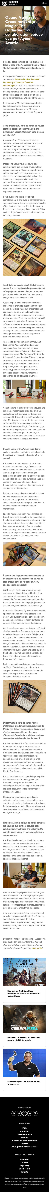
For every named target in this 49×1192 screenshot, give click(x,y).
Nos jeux (25, 49)
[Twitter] (19, 1113)
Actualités (24, 1131)
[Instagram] (35, 1113)
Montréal (24, 1159)
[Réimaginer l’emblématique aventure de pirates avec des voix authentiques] (24, 980)
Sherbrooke (24, 1169)
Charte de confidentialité (24, 1140)
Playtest (24, 1137)
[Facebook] (13, 1113)
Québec (24, 1162)
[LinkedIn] (24, 1113)
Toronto (24, 1172)
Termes (24, 1143)
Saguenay (24, 1165)
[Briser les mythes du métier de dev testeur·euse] (24, 1070)
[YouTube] (29, 1113)
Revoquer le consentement (24, 1147)
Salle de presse (24, 1134)
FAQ (24, 1128)
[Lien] (10, 3)
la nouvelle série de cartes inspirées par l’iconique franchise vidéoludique (21, 82)
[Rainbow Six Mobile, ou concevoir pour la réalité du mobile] (24, 1026)
